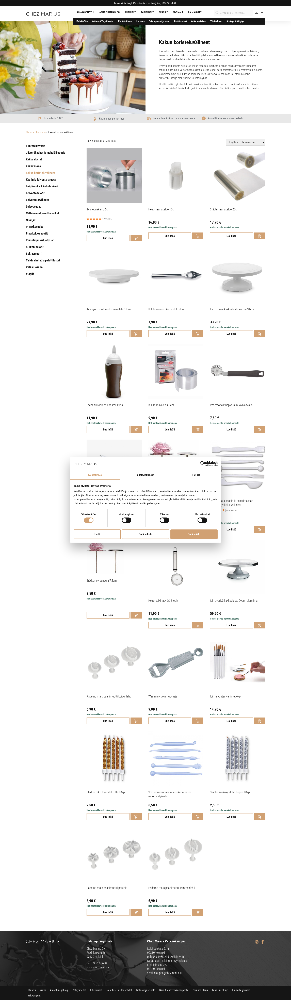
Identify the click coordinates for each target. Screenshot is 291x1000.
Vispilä (30, 274)
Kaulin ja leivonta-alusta (41, 179)
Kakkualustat (34, 159)
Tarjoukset (147, 12)
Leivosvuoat (33, 206)
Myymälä (178, 12)
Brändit (163, 12)
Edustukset (96, 990)
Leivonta (140, 21)
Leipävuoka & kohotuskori (42, 186)
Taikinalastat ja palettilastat (43, 260)
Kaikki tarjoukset (241, 990)
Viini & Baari (216, 21)
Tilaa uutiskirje (220, 990)
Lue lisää (108, 238)
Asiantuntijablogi (109, 12)
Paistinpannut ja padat (159, 21)
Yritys (43, 990)
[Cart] (260, 12)
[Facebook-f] (262, 941)
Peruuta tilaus (200, 990)
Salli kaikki (194, 534)
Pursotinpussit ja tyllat (40, 240)
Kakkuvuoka (33, 166)
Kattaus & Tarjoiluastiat (103, 21)
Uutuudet (130, 12)
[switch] (126, 520)
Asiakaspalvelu (85, 12)
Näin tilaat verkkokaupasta (173, 990)
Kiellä (97, 534)
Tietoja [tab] (196, 474)
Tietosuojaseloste (145, 990)
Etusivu (30, 132)
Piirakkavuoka (34, 226)
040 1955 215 (160, 956)
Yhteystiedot (79, 990)
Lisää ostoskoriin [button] (136, 238)
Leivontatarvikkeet (37, 200)
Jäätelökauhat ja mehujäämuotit (45, 152)
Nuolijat (31, 220)
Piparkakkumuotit (37, 233)
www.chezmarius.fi (98, 967)
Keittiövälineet (125, 21)
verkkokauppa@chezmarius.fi (164, 973)
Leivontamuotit (35, 193)
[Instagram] (256, 941)
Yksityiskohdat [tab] (145, 474)
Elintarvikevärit (35, 146)
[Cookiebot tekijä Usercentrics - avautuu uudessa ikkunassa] (203, 463)
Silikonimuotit (35, 247)
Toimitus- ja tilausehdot (119, 990)
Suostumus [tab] (95, 474)
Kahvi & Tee (82, 21)
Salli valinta (145, 534)
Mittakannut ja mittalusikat (42, 213)
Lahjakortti (195, 12)
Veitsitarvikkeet (198, 21)
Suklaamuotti (34, 253)
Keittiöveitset (180, 21)
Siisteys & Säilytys (235, 21)
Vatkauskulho (34, 267)
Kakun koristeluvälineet (40, 173)
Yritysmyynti (34, 995)
